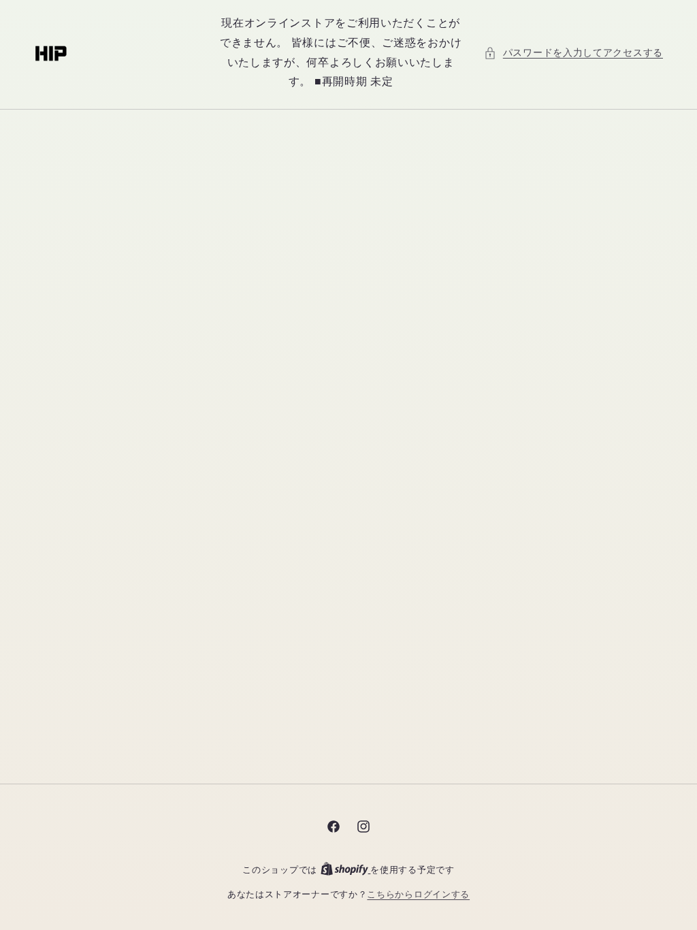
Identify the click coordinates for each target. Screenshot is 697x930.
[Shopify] (346, 869)
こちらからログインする (418, 894)
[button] (573, 52)
